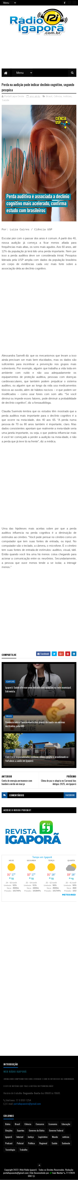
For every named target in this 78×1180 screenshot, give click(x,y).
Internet (20, 1136)
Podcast (8, 1143)
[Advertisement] (39, 54)
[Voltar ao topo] (39, 1165)
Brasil (49, 96)
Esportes (20, 1130)
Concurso (40, 1124)
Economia (53, 1124)
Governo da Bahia (36, 1130)
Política (31, 1143)
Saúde (5, 100)
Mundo (55, 1136)
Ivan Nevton (57, 1172)
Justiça (31, 1136)
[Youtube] (69, 3)
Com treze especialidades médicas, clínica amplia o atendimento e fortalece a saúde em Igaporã (36, 758)
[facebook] (65, 3)
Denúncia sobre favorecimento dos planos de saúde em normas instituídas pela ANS (35, 724)
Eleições (9, 1130)
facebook (70, 795)
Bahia (7, 1124)
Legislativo (43, 1136)
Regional (43, 1143)
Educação (66, 1124)
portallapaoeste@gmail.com (27, 1103)
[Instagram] (74, 3)
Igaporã (10, 681)
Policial (20, 1143)
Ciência (58, 96)
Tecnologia (10, 1149)
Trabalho (23, 1149)
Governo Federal (56, 1130)
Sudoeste (66, 1143)
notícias (67, 96)
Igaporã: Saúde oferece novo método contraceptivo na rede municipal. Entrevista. (38, 689)
